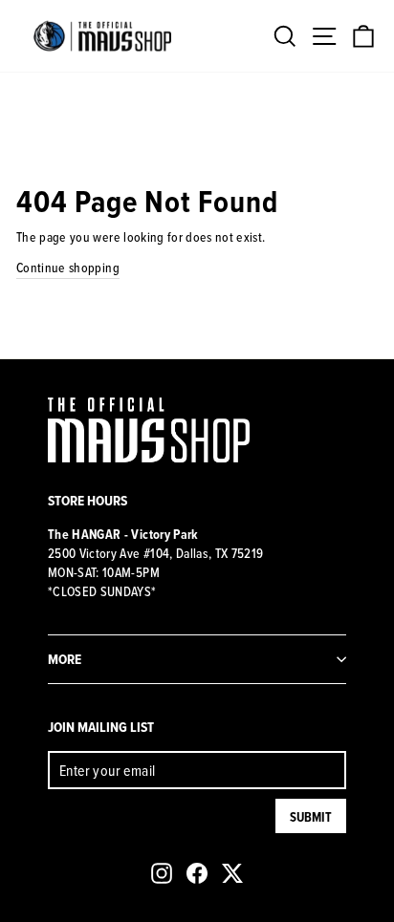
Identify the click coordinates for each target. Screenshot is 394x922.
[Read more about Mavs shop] (102, 35)
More (64, 659)
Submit (311, 816)
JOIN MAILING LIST (101, 727)
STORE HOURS (87, 500)
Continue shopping (68, 267)
